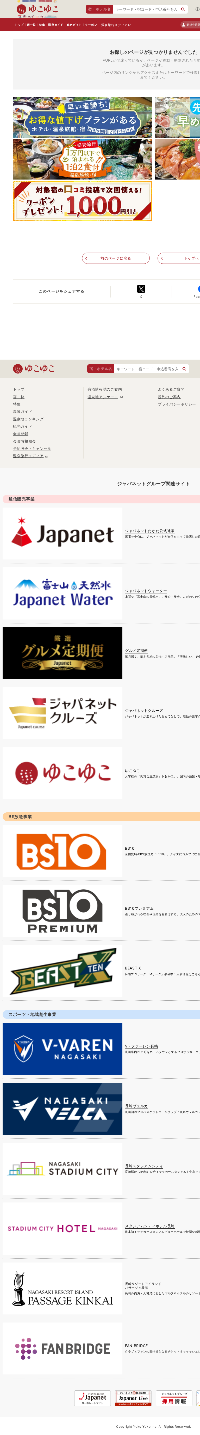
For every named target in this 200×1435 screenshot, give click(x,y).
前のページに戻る (116, 258)
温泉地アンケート (103, 397)
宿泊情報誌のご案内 (105, 389)
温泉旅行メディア (114, 25)
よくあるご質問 (171, 389)
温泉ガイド (55, 25)
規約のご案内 (169, 397)
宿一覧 (31, 25)
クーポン (91, 25)
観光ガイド (74, 25)
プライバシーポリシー (177, 404)
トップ (19, 25)
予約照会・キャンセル (32, 448)
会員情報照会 (24, 441)
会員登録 (20, 433)
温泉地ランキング (28, 419)
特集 (42, 25)
